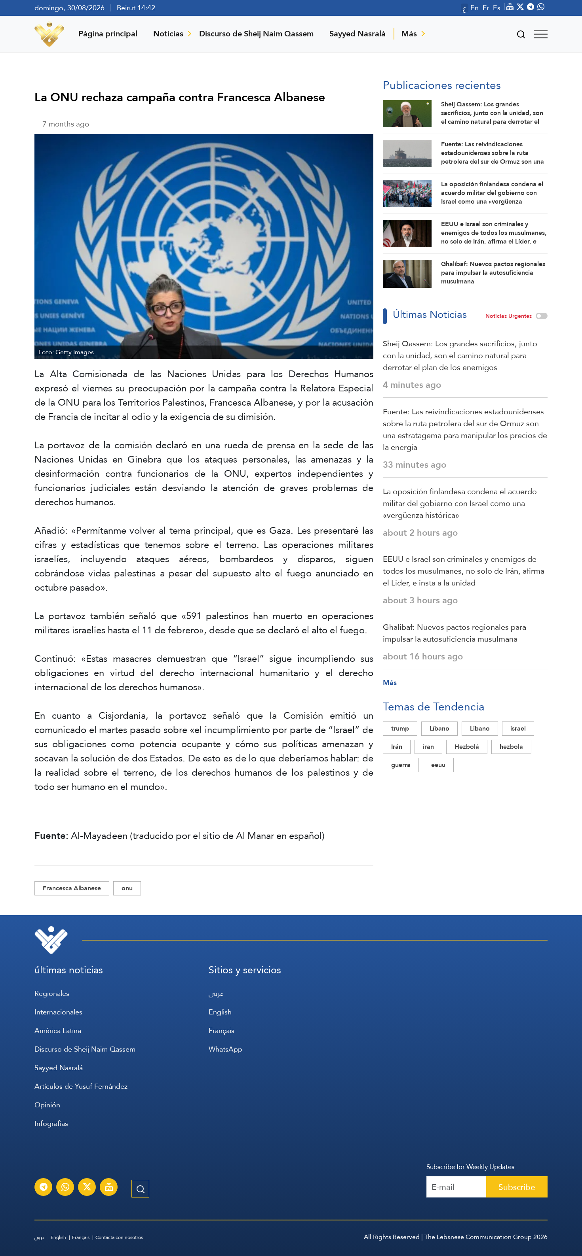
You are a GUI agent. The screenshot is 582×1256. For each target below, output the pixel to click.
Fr (486, 8)
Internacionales (58, 1011)
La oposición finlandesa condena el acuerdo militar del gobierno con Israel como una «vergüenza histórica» (460, 503)
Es (496, 8)
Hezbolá (467, 746)
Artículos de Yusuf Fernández (80, 1086)
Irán (396, 746)
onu (127, 888)
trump (400, 728)
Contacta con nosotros (119, 1237)
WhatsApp (225, 1049)
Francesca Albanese (72, 888)
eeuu (438, 765)
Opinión (47, 1104)
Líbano (439, 728)
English (220, 1011)
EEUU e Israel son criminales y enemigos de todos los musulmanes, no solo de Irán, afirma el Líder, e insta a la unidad (463, 571)
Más (409, 33)
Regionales (51, 993)
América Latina (57, 1030)
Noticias (168, 33)
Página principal (107, 33)
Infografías (51, 1123)
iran (428, 746)
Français (221, 1030)
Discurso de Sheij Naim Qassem (256, 33)
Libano (480, 728)
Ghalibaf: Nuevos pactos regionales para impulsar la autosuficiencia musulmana (454, 633)
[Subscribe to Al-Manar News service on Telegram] (44, 1188)
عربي (216, 993)
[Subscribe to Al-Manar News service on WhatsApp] (65, 1188)
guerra (401, 765)
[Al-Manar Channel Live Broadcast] (109, 1188)
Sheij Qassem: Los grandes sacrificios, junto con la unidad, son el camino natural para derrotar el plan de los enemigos (460, 355)
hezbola (511, 746)
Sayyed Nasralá (357, 33)
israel (518, 728)
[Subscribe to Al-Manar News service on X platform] (87, 1188)
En (474, 8)
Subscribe (516, 1187)
